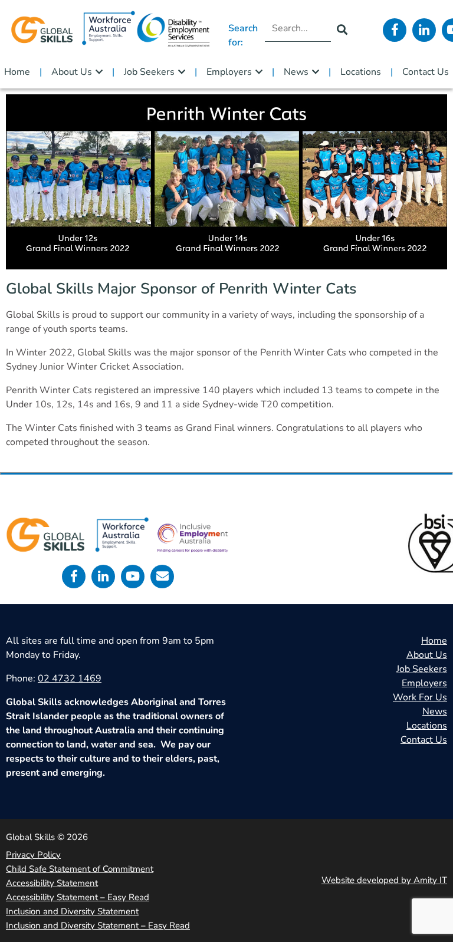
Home (17, 71)
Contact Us (425, 71)
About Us (71, 71)
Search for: (243, 35)
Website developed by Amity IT (384, 880)
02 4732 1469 (69, 678)
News (296, 71)
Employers (229, 71)
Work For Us (420, 697)
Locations (360, 71)
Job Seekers (149, 71)
